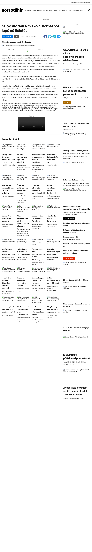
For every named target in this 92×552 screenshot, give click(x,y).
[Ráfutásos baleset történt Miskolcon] (54, 148)
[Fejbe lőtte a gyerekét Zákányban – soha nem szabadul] (8, 271)
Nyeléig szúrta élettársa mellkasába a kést (8, 157)
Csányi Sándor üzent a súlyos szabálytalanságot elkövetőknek (75, 55)
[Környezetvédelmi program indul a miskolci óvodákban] (38, 148)
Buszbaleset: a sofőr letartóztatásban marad (38, 253)
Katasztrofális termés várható (74, 180)
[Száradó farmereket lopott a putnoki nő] (54, 242)
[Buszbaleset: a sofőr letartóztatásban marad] (38, 242)
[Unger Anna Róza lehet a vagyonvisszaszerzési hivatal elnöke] (76, 195)
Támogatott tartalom (76, 12)
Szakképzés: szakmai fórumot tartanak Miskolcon (8, 189)
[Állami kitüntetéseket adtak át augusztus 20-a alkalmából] (23, 209)
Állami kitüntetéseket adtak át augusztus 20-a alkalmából (23, 221)
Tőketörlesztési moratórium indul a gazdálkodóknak (76, 125)
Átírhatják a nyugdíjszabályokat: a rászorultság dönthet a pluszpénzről (76, 152)
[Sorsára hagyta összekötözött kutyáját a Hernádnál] (38, 271)
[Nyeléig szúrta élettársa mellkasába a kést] (8, 148)
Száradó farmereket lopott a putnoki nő (53, 251)
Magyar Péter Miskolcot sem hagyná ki (7, 218)
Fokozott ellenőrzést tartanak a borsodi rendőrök (38, 189)
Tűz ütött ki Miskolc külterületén (51, 218)
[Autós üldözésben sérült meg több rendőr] (54, 271)
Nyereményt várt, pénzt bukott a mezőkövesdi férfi (8, 309)
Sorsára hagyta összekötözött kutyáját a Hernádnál (37, 281)
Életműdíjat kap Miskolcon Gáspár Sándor (75, 281)
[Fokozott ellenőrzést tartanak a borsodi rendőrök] (38, 178)
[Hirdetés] (40, 51)
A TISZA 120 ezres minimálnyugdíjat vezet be (76, 329)
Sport (70, 10)
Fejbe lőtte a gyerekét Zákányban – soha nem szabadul (6, 283)
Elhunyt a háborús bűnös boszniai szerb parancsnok (75, 91)
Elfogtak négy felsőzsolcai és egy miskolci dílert (53, 309)
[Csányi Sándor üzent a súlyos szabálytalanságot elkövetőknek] (76, 38)
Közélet (56, 10)
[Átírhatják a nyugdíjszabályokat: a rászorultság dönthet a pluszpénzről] (76, 140)
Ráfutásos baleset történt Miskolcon (52, 157)
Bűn (67, 10)
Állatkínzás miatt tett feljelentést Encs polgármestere (23, 310)
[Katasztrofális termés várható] (76, 169)
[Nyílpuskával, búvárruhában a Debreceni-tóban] (23, 242)
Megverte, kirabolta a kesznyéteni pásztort (21, 281)
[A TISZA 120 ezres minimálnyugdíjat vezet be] (76, 317)
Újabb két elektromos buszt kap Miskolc (23, 188)
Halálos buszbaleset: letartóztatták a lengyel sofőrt (38, 310)
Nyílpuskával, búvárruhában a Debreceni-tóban (23, 251)
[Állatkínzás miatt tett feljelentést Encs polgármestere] (23, 300)
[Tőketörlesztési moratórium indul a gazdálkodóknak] (76, 113)
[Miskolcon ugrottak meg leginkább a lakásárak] (23, 148)
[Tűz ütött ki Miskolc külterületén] (54, 209)
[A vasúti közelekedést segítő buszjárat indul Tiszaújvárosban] (76, 376)
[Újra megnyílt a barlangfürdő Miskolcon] (38, 209)
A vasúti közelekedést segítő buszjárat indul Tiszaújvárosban (75, 391)
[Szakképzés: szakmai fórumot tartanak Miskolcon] (8, 178)
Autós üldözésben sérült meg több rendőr (54, 280)
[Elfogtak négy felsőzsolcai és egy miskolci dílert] (54, 300)
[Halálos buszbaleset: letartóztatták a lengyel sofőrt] (38, 300)
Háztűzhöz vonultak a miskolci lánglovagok (51, 189)
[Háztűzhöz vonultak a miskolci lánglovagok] (54, 178)
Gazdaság (49, 10)
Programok (62, 10)
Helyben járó (26, 12)
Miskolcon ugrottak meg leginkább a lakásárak (22, 158)
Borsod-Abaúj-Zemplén (36, 12)
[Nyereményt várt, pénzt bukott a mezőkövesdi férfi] (8, 300)
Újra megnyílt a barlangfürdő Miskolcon (37, 218)
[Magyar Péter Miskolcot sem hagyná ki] (8, 209)
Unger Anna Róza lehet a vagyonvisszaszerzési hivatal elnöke (76, 208)
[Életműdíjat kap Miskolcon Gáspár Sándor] (76, 269)
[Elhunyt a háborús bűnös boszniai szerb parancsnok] (76, 76)
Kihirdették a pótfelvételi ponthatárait (76, 357)
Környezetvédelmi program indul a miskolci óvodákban (38, 158)
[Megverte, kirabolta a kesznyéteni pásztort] (23, 271)
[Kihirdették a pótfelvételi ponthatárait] (76, 343)
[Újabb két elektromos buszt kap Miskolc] (23, 178)
